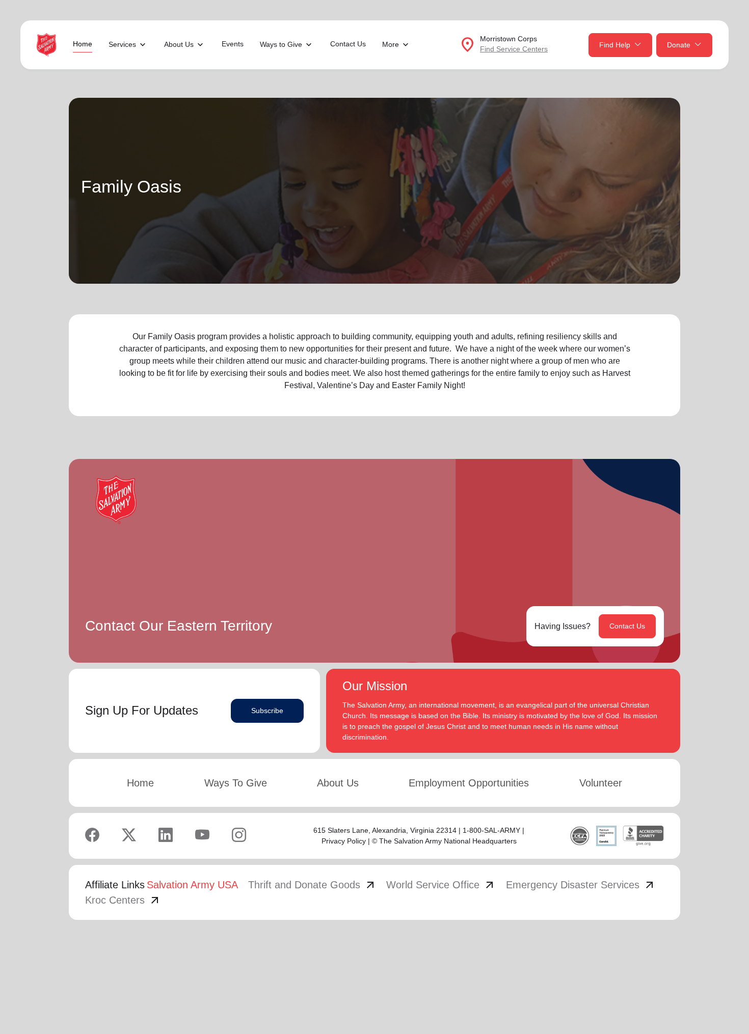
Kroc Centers (123, 900)
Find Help (614, 45)
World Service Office (441, 885)
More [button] (390, 44)
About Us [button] (179, 44)
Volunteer (600, 782)
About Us (338, 782)
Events (233, 44)
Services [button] (122, 44)
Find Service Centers (514, 49)
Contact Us (348, 44)
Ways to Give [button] (281, 44)
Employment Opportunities (469, 782)
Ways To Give (235, 782)
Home (82, 44)
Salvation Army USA (192, 884)
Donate (678, 45)
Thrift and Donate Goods (312, 885)
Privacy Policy (344, 841)
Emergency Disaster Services (581, 885)
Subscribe (267, 710)
